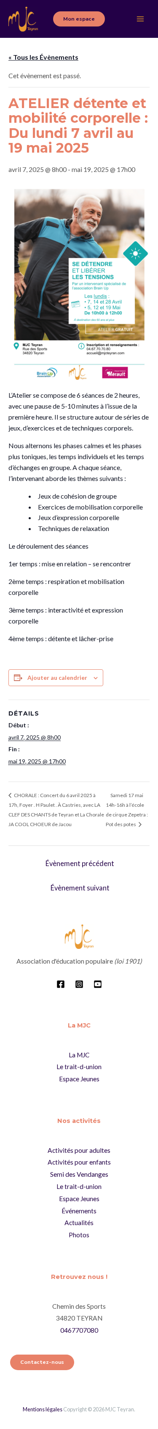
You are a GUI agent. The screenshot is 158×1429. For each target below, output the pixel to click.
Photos (79, 1235)
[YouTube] (98, 984)
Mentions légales (42, 1409)
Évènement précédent (80, 863)
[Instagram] (79, 984)
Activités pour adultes (79, 1150)
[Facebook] (60, 984)
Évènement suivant (80, 888)
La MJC (79, 1055)
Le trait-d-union (79, 1066)
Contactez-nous (42, 1362)
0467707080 (79, 1330)
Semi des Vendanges (79, 1174)
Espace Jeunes (79, 1079)
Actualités (79, 1222)
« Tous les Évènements (43, 57)
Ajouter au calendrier (57, 677)
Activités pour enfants (79, 1162)
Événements (79, 1211)
